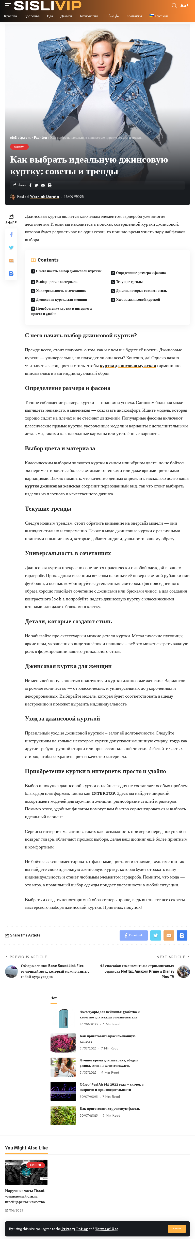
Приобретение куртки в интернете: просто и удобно (61, 311)
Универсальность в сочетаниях (61, 291)
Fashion (19, 146)
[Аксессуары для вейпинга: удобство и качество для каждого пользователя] (63, 1018)
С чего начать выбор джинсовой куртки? (69, 271)
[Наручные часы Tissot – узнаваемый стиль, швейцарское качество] (26, 1172)
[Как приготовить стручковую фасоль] (63, 1115)
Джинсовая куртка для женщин (61, 299)
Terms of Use (106, 1229)
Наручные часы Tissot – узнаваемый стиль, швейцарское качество (26, 1196)
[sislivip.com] (48, 5)
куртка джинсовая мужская (128, 365)
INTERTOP (103, 793)
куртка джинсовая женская (52, 486)
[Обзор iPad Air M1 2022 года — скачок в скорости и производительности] (63, 1091)
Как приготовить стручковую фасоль (110, 1108)
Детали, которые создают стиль (141, 291)
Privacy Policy (74, 1229)
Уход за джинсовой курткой (138, 299)
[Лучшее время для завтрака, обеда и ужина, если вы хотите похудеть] (63, 1067)
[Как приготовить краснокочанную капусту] (63, 1043)
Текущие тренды (129, 282)
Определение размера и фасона (141, 273)
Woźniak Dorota (44, 197)
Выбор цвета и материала (56, 282)
